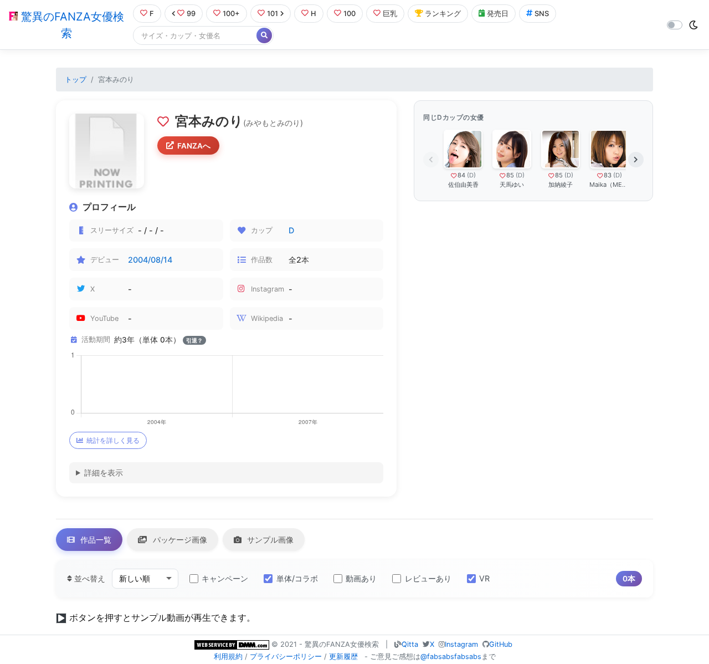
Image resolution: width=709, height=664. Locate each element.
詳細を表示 (103, 472)
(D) (471, 175)
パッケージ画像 (179, 539)
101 (272, 13)
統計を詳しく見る (113, 440)
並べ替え (88, 578)
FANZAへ (193, 145)
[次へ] (636, 159)
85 (510, 175)
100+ (231, 13)
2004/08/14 (150, 259)
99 (191, 13)
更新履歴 (343, 656)
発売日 (497, 13)
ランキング (443, 13)
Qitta (410, 644)
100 (349, 13)
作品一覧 (94, 539)
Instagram (461, 644)
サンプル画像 (269, 539)
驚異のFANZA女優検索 (71, 25)
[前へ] (431, 159)
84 (461, 175)
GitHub (500, 644)
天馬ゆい (512, 184)
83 (608, 175)
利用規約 (228, 656)
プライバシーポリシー (286, 656)
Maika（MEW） (609, 184)
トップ (75, 79)
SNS (542, 13)
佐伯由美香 (463, 184)
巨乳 (390, 13)
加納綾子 (560, 184)
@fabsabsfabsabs (450, 656)
